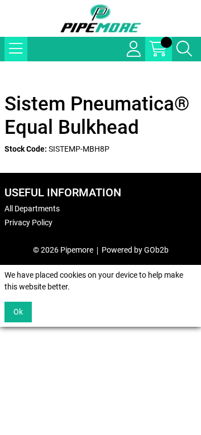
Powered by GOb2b (135, 249)
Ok (18, 311)
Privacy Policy (28, 222)
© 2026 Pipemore (63, 249)
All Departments (32, 208)
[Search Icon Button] (184, 49)
